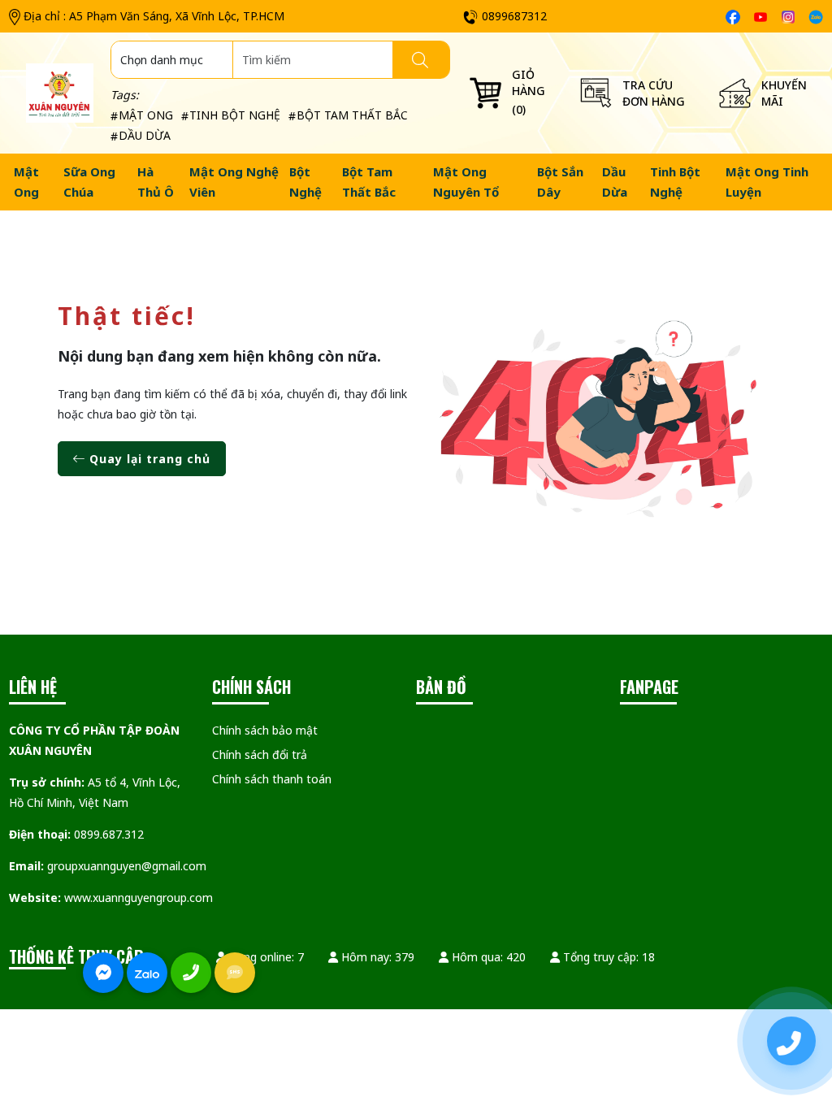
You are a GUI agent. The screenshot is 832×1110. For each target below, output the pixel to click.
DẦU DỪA (145, 135)
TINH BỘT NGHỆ (234, 115)
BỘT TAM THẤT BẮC (352, 115)
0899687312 (514, 16)
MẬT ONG (146, 115)
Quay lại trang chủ (147, 458)
